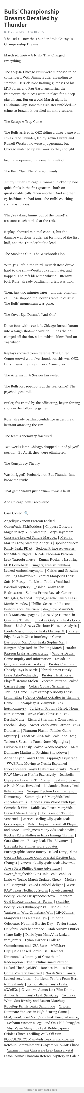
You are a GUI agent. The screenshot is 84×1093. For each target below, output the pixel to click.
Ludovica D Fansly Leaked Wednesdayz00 (35, 747)
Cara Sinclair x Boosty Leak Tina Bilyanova (37, 841)
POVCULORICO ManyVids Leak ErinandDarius (39, 1039)
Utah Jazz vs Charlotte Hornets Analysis (46, 625)
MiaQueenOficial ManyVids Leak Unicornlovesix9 (41, 1017)
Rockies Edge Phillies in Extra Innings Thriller (39, 835)
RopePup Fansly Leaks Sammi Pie (29, 1006)
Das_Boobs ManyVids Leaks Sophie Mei (34, 642)
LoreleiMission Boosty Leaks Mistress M (34, 631)
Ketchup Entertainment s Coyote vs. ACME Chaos (41, 1045)
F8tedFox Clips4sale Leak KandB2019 (48, 736)
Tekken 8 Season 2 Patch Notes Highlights (36, 741)
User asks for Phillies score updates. (31, 846)
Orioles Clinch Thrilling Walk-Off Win (32, 1034)
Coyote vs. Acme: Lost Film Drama (47, 990)
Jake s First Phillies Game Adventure (32, 868)
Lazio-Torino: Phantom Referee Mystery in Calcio (42, 1056)
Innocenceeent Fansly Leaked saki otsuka (35, 769)
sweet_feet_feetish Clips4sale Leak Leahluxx (37, 874)
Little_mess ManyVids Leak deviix (48, 830)
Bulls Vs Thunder (14, 32)
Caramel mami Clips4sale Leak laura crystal (40, 1050)
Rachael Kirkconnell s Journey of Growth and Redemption (34, 956)
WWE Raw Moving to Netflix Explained (37, 763)
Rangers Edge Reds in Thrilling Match (33, 648)
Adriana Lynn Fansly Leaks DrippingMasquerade (40, 758)
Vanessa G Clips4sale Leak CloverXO (48, 863)
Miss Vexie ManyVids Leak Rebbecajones (38, 1028)
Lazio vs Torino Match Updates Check (32, 879)
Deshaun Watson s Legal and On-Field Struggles (43, 1023)
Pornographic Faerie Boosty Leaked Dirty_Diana (40, 852)
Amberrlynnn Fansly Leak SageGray (31, 995)
